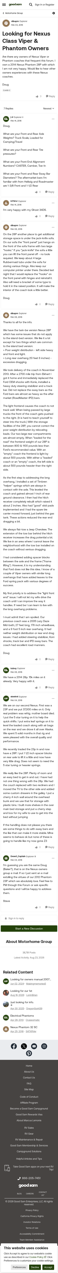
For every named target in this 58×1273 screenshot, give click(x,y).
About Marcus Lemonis (29, 1120)
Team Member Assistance (32, 1240)
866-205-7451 (31, 1178)
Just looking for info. (22, 1002)
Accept (48, 1267)
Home (29, 1065)
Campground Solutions (29, 1151)
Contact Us (29, 1077)
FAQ (29, 1083)
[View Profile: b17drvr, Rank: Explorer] (6, 203)
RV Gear (29, 1133)
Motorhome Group (14, 13)
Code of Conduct (29, 1096)
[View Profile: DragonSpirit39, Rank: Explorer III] (6, 1004)
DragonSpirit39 (34, 1008)
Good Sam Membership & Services (29, 1145)
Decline (35, 1267)
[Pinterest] (29, 1053)
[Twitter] (24, 1046)
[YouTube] (34, 1046)
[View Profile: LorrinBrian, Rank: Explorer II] (6, 993)
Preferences (19, 1267)
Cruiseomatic (33, 1020)
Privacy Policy (32, 1210)
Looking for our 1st (21, 990)
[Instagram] (44, 1046)
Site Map (29, 1089)
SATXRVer (31, 1031)
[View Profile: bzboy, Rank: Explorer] (6, 670)
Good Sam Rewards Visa (29, 1114)
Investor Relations (31, 1222)
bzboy (14, 668)
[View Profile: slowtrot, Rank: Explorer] (6, 698)
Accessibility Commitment (32, 1234)
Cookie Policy (36, 1257)
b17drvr (14, 201)
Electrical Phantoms (22, 1015)
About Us (29, 1071)
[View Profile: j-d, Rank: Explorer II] (6, 119)
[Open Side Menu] (4, 4)
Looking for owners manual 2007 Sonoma (30, 979)
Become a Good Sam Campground (29, 1108)
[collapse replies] (29, 114)
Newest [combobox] (48, 108)
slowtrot (14, 696)
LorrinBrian (31, 995)
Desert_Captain (18, 856)
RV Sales (29, 1127)
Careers (30, 1194)
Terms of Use (32, 1228)
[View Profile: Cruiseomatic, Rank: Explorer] (6, 1018)
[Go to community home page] (15, 4)
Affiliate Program (29, 1102)
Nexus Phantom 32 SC (23, 1027)
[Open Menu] (54, 13)
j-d (12, 117)
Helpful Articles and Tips (29, 1158)
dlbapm (15, 21)
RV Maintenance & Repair (29, 1139)
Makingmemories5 (36, 983)
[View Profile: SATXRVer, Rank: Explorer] (6, 1029)
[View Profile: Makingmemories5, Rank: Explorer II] (6, 981)
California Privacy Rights (32, 1216)
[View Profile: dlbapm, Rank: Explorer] (6, 23)
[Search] (31, 4)
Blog (19, 1194)
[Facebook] (13, 1046)
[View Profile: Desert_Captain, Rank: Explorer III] (6, 858)
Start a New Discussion (29, 928)
